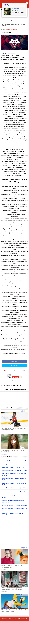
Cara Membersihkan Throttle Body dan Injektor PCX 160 (14, 487)
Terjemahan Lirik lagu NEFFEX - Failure (15, 389)
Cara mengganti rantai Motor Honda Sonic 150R (13, 467)
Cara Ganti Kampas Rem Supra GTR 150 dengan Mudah (14, 505)
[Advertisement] (14, 531)
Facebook (15, 362)
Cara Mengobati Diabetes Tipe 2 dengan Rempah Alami (14, 460)
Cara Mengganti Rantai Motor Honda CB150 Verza (13, 464)
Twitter (15, 365)
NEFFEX (7, 20)
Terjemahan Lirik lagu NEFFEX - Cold (13, 385)
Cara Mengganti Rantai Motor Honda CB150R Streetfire (14, 470)
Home (2, 20)
